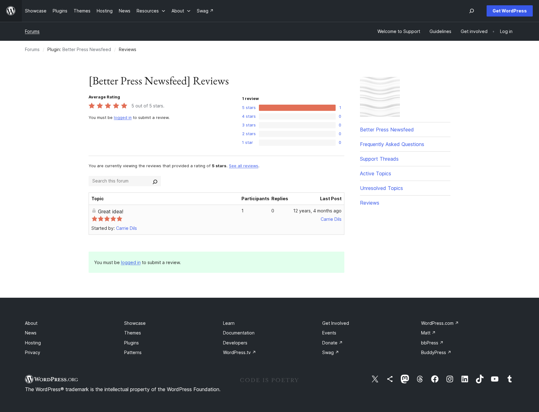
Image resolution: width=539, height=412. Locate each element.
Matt (428, 332)
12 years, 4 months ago (317, 210)
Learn (229, 323)
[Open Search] (471, 11)
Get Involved (335, 323)
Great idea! (110, 211)
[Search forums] (155, 181)
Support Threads (379, 159)
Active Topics (375, 173)
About (31, 323)
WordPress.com (440, 323)
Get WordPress (510, 10)
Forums (32, 31)
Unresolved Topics (381, 188)
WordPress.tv (239, 352)
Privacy (32, 352)
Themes (132, 332)
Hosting (33, 342)
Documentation (239, 332)
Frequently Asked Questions (392, 144)
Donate (332, 342)
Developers (235, 342)
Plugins (131, 342)
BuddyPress (436, 352)
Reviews (369, 203)
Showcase (135, 323)
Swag (330, 352)
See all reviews (243, 165)
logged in (123, 117)
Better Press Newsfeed (86, 49)
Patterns (133, 352)
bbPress (432, 342)
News (30, 332)
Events (329, 332)
